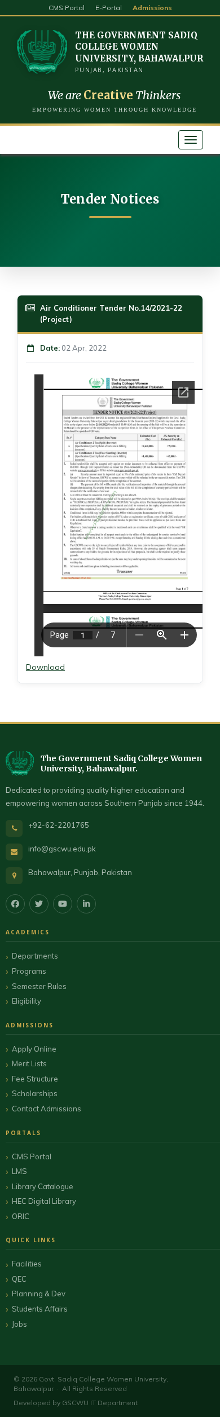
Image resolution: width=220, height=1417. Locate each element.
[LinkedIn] (86, 903)
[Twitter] (39, 903)
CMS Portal (67, 7)
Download (45, 667)
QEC (19, 1278)
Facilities (27, 1263)
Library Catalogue (42, 1186)
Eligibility (26, 1000)
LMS (19, 1171)
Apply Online (34, 1048)
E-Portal (108, 7)
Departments (35, 955)
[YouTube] (62, 903)
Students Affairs (40, 1308)
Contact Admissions (46, 1108)
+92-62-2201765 (58, 824)
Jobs (19, 1323)
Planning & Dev (38, 1293)
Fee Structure (35, 1078)
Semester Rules (39, 986)
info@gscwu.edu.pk (62, 848)
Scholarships (35, 1093)
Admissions (152, 7)
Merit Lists (29, 1063)
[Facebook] (15, 903)
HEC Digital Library (44, 1201)
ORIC (20, 1216)
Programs (29, 970)
